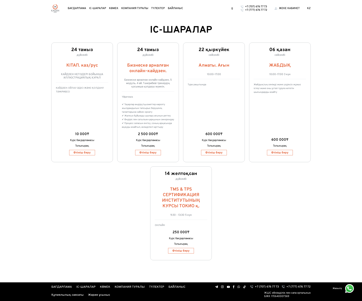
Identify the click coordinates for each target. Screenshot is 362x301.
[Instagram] (222, 286)
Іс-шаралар (97, 8)
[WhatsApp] (238, 286)
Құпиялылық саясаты (67, 295)
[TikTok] (244, 286)
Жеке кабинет (289, 8)
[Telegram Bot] (216, 286)
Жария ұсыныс (99, 295)
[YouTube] (228, 287)
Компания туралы (134, 8)
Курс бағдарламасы (82, 140)
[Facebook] (233, 286)
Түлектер (158, 8)
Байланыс (175, 8)
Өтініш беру (82, 153)
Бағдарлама (77, 8)
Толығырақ (82, 146)
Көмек (113, 8)
